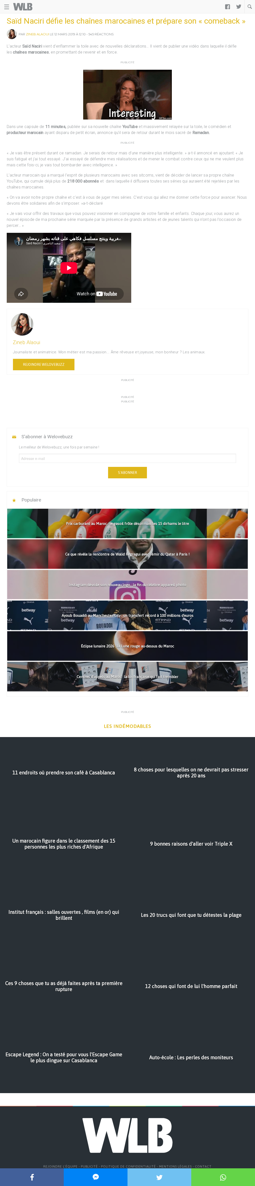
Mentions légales (175, 1166)
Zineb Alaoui (37, 34)
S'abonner (127, 473)
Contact (203, 1166)
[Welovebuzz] (22, 6)
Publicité (89, 1166)
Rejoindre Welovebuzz (43, 365)
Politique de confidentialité (128, 1166)
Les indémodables (127, 726)
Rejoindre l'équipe (60, 1166)
